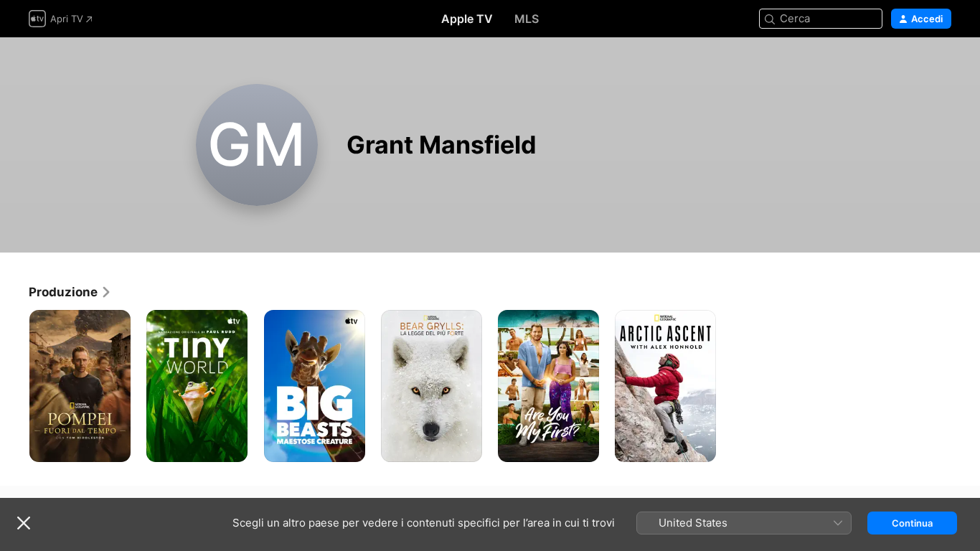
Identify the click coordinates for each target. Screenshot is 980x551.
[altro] (114, 446)
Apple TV (467, 18)
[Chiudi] (23, 523)
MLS (526, 18)
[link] (70, 292)
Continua (912, 523)
